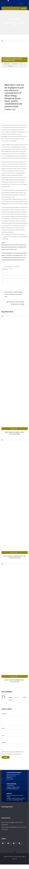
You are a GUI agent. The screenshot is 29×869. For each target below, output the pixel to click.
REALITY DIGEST (14, 22)
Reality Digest (5, 269)
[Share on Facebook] (3, 274)
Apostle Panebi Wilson (8, 266)
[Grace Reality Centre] (13, 1)
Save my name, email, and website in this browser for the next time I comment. (12, 753)
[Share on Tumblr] (3, 283)
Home (5, 22)
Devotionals (16, 266)
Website (3, 742)
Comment (4, 713)
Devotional (10, 66)
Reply (24, 697)
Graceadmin (14, 63)
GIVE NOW (23, 8)
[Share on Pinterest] (3, 277)
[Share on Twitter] (3, 271)
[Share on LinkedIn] (3, 280)
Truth (11, 269)
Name (3, 728)
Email (3, 735)
